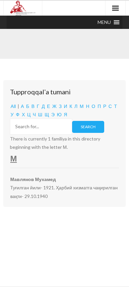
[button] (104, 22)
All (13, 106)
